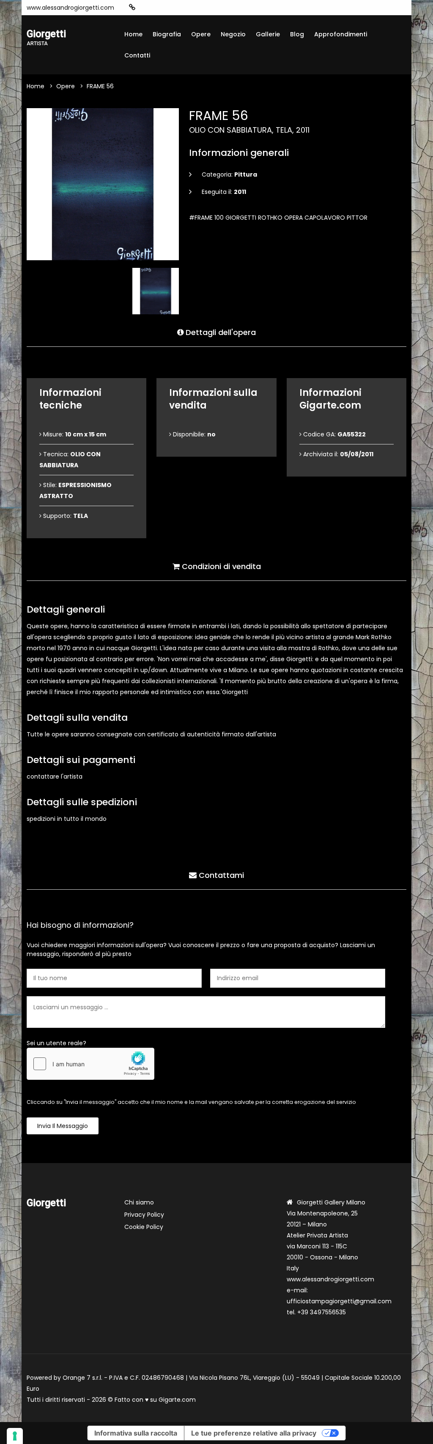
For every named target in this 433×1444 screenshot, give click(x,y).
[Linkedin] (196, 7)
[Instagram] (145, 7)
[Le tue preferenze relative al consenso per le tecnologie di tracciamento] (15, 1436)
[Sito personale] (132, 7)
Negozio (233, 34)
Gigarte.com (177, 1399)
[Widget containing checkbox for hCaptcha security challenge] (90, 1064)
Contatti (137, 55)
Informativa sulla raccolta (135, 1433)
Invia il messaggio (62, 1126)
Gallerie (268, 34)
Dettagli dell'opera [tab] (220, 332)
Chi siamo (139, 1202)
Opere (201, 34)
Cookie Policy (143, 1227)
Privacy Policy (144, 1214)
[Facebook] (158, 7)
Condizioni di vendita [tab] (220, 566)
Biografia (167, 34)
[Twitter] (183, 7)
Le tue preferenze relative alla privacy (253, 1433)
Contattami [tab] (220, 875)
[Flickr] (208, 7)
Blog (297, 34)
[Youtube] (170, 7)
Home (133, 34)
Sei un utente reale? (56, 1043)
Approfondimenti (340, 34)
